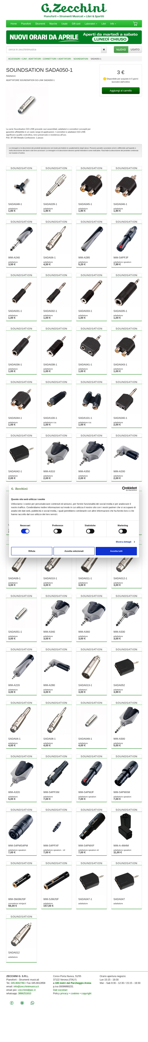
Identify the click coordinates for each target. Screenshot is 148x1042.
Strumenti (40, 23)
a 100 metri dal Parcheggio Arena (72, 983)
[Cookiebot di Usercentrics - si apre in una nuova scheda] (124, 489)
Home (14, 23)
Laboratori (90, 23)
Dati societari (60, 990)
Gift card (76, 23)
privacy (64, 993)
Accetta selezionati (74, 551)
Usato (64, 23)
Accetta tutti (116, 551)
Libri (103, 23)
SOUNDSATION (80, 59)
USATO (135, 49)
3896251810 (24, 993)
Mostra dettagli (123, 542)
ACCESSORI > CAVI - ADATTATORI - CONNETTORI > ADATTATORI (39, 59)
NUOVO (121, 49)
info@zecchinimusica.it (26, 986)
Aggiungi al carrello (121, 90)
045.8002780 (18, 983)
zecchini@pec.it (27, 990)
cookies (75, 993)
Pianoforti (26, 23)
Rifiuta (31, 551)
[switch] (58, 531)
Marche (53, 23)
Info (112, 23)
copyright (86, 993)
